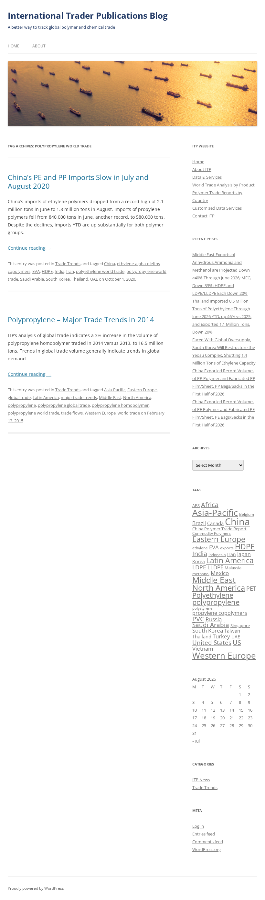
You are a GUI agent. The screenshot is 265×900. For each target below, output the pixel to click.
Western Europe (100, 413)
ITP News (201, 780)
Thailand (80, 279)
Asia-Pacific (114, 390)
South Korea (58, 279)
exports (227, 548)
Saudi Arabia (32, 279)
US (237, 642)
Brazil (199, 523)
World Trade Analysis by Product (223, 185)
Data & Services (207, 177)
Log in (198, 826)
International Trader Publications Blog (88, 15)
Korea (198, 561)
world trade (129, 413)
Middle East (110, 397)
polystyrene (202, 608)
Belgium (246, 514)
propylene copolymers (219, 612)
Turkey (221, 636)
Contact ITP (203, 216)
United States (211, 642)
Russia (214, 619)
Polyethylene (212, 595)
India (59, 271)
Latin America (46, 397)
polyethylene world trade (100, 271)
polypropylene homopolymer (120, 405)
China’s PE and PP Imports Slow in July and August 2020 (78, 181)
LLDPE (215, 567)
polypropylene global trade (64, 405)
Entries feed (203, 834)
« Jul (196, 741)
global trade (19, 397)
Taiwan (232, 630)
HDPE (47, 271)
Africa (209, 504)
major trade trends (79, 397)
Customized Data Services (217, 208)
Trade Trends (67, 263)
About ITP (201, 169)
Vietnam (202, 648)
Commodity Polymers (211, 533)
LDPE (199, 567)
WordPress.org (206, 849)
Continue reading (29, 248)
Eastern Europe (142, 390)
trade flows (72, 413)
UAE (94, 279)
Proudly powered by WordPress (36, 888)
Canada (215, 523)
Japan (244, 554)
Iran (70, 271)
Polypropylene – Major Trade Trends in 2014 (81, 319)
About (39, 46)
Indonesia (217, 554)
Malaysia (233, 568)
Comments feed (207, 842)
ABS (196, 505)
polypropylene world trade (33, 413)
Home (13, 46)
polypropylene (22, 405)
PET (251, 588)
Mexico (220, 573)
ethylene (200, 547)
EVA (36, 271)
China (109, 263)
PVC (198, 618)
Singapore (240, 625)
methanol (200, 573)
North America (137, 397)
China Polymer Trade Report (219, 529)
